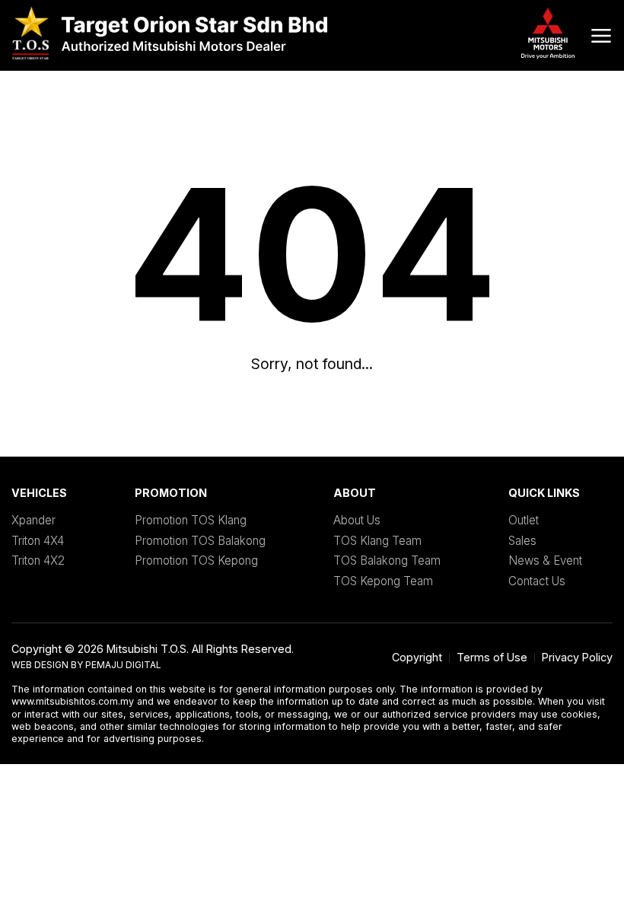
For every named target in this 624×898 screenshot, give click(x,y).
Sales (522, 540)
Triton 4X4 (37, 540)
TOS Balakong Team (387, 560)
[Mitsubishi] (169, 35)
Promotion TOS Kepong (196, 560)
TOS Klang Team (377, 540)
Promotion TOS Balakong (200, 540)
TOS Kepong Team (383, 581)
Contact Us (536, 581)
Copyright (417, 657)
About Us (356, 520)
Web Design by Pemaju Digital (86, 664)
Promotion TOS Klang (191, 520)
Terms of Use (492, 657)
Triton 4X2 (38, 560)
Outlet (523, 520)
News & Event (545, 560)
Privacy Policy (577, 657)
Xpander (33, 520)
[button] (601, 36)
